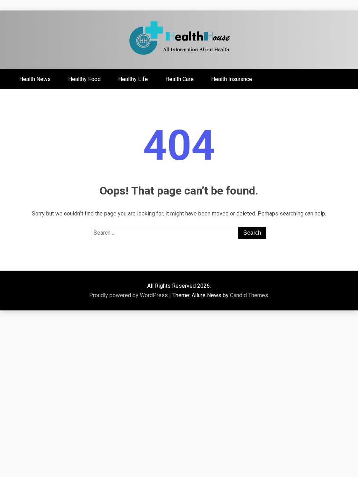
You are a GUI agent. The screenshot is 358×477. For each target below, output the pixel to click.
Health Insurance (231, 79)
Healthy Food (84, 79)
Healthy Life (133, 79)
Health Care (179, 79)
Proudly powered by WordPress (129, 295)
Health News (35, 79)
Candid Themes (249, 295)
